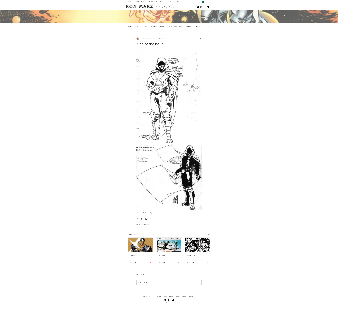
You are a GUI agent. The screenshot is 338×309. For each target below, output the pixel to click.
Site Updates (153, 26)
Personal (144, 26)
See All (208, 234)
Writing (150, 213)
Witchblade (189, 26)
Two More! (162, 255)
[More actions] (200, 39)
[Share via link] (150, 219)
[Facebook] (205, 7)
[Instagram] (201, 7)
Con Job (133, 255)
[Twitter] (208, 7)
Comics (162, 26)
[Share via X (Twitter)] (141, 219)
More (196, 26)
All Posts (130, 26)
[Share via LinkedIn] (146, 219)
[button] (208, 26)
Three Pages (191, 255)
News (137, 26)
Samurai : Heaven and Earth (175, 26)
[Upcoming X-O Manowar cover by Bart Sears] (140, 245)
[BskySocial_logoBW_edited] (197, 7)
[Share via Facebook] (137, 219)
